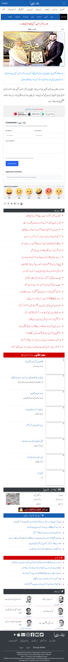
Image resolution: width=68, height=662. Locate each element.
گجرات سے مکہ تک (48, 611)
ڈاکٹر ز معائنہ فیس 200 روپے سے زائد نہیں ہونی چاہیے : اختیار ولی (44, 527)
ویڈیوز (21, 647)
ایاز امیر (29, 605)
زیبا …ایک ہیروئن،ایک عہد (35, 457)
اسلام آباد (39, 17)
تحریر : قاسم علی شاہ (39, 414)
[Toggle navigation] (64, 3)
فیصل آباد (25, 17)
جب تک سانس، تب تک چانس (34, 409)
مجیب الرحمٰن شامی (58, 605)
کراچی (46, 17)
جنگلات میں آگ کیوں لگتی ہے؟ (34, 362)
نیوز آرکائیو (43, 641)
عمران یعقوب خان (59, 628)
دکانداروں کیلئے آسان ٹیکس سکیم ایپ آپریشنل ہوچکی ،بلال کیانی (45, 543)
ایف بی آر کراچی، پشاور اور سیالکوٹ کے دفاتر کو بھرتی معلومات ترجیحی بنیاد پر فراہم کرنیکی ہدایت (37, 522)
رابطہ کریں (52, 641)
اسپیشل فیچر (21, 9)
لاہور (51, 17)
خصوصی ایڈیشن (12, 9)
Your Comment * (10, 141)
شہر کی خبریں (30, 9)
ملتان (32, 17)
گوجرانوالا (17, 17)
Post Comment (12, 163)
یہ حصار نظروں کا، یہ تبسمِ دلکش (34, 425)
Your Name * (8, 130)
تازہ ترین (54, 9)
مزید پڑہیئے (57, 210)
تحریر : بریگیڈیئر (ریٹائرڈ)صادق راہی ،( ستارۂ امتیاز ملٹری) (30, 382)
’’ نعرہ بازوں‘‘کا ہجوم (47, 599)
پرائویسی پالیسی (24, 641)
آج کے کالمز (39, 9)
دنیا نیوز (28, 647)
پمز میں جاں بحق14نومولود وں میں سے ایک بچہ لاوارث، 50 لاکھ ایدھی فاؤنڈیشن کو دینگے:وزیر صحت (35, 538)
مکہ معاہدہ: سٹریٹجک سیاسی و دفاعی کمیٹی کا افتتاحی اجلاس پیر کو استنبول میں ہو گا (42, 573)
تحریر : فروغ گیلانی (39, 462)
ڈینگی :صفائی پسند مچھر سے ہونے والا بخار (32, 441)
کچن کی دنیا (40, 473)
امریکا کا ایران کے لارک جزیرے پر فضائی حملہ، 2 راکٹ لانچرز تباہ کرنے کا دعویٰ (41, 568)
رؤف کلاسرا (60, 616)
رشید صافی (28, 616)
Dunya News (39, 647)
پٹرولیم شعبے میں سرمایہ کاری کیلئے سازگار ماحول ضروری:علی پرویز (45, 549)
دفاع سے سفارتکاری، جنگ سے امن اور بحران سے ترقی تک (27, 377)
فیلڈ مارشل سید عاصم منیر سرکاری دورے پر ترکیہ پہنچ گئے (47, 578)
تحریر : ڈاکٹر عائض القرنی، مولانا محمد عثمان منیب (33, 398)
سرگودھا (10, 17)
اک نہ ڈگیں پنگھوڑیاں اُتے (46, 623)
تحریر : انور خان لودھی (38, 366)
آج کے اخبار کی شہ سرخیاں (32, 515)
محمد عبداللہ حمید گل (26, 628)
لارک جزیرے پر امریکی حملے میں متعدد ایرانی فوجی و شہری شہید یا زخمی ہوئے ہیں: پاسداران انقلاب (36, 562)
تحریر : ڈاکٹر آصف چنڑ (38, 446)
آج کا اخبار (47, 9)
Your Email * (38, 130)
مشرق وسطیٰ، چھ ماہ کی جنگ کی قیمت (13, 611)
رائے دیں (34, 641)
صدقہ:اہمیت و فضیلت (36, 393)
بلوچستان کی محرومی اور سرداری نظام (13, 623)
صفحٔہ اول (62, 9)
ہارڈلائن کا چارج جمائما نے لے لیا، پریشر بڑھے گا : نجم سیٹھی (47, 532)
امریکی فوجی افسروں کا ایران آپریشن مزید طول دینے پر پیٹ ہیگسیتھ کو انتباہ (43, 584)
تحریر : (42, 478)
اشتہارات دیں (13, 641)
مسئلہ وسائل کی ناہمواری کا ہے (13, 599)
